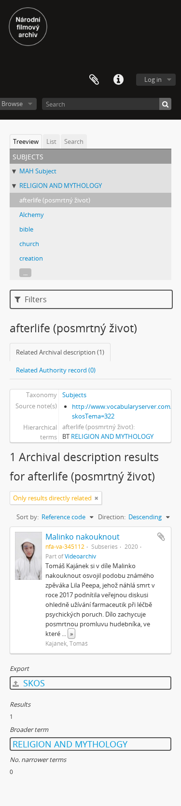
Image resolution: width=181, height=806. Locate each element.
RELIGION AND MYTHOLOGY (60, 185)
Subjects (74, 394)
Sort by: (27, 516)
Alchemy (31, 214)
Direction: (111, 516)
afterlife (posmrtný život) (54, 200)
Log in (153, 79)
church (29, 243)
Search (74, 141)
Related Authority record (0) (56, 370)
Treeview (26, 141)
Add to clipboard (161, 537)
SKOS (33, 683)
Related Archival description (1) (60, 352)
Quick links (118, 80)
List (51, 141)
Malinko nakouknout (82, 536)
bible (26, 229)
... (25, 272)
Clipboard (94, 80)
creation (31, 258)
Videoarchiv (80, 556)
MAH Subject (37, 171)
